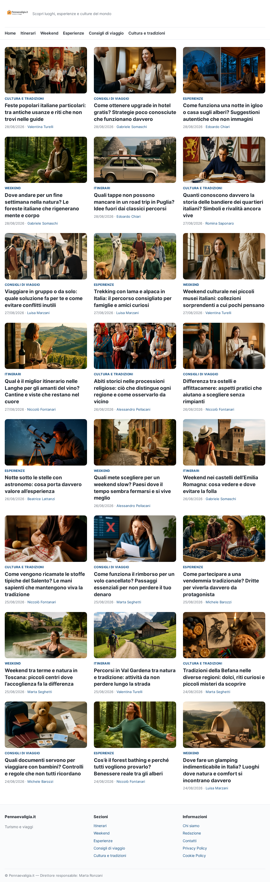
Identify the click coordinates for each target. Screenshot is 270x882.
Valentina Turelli (40, 127)
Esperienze (73, 33)
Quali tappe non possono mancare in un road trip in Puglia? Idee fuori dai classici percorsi (134, 202)
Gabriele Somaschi (132, 127)
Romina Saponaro (219, 223)
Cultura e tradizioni (146, 33)
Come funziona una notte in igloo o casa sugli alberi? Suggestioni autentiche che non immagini (223, 112)
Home (10, 33)
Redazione (192, 833)
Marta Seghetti (129, 602)
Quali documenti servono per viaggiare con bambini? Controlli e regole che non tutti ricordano (44, 767)
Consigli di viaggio (106, 33)
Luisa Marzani (38, 313)
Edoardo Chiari (218, 127)
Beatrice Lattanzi (41, 499)
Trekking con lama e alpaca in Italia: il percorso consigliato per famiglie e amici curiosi (133, 298)
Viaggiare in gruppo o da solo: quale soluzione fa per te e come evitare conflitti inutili (44, 298)
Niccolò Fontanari (41, 409)
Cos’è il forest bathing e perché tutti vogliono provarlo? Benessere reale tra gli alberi (131, 767)
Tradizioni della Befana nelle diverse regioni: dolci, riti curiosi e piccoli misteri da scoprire (224, 677)
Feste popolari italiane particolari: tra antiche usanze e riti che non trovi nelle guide (45, 112)
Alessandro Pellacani (133, 409)
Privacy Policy (195, 848)
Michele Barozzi (219, 602)
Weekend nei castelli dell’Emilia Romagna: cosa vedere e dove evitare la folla (220, 484)
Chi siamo (191, 825)
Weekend (49, 33)
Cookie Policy (194, 855)
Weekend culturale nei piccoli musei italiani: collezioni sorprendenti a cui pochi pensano (223, 298)
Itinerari (28, 33)
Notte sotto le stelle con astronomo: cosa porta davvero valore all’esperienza (43, 484)
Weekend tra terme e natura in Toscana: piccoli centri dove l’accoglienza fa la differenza (41, 677)
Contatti (189, 840)
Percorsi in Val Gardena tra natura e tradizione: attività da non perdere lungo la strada (135, 677)
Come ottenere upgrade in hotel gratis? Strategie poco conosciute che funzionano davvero (135, 112)
